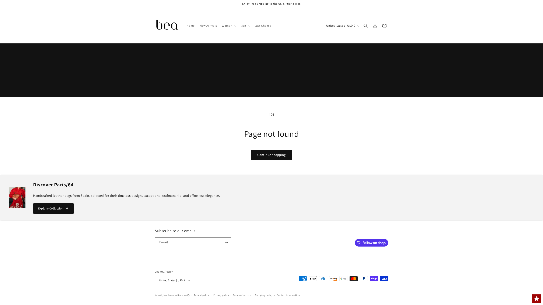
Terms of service (242, 295)
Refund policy (201, 295)
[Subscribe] (226, 242)
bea (166, 295)
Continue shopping (271, 155)
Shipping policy (264, 295)
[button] (228, 25)
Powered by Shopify (179, 295)
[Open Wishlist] (536, 298)
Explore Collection (51, 208)
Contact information (288, 295)
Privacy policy (221, 295)
